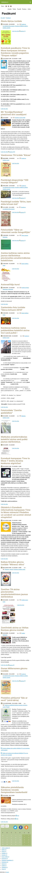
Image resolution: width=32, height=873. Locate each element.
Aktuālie (10, 9)
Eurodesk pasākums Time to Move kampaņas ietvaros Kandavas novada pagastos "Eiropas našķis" (15, 52)
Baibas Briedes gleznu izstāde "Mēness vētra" (12, 563)
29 (7, 844)
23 (11, 842)
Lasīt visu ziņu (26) (8, 151)
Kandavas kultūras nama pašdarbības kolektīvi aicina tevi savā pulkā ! (15, 330)
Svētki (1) (4, 865)
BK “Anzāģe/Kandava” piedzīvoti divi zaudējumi (13, 113)
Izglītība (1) (4, 853)
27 (28, 842)
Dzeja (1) (4, 851)
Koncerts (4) (5, 858)
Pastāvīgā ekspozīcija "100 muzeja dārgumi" (14, 181)
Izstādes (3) (4, 855)
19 (24, 839)
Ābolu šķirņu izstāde (11, 21)
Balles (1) (4, 849)
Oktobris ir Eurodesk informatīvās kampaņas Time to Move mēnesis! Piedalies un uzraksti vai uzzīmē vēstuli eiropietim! (16, 512)
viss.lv (7, 872)
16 (11, 839)
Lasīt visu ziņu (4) (7, 665)
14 (2, 839)
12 (24, 837)
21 (2, 842)
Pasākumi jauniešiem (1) (7, 860)
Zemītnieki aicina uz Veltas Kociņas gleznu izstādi (14, 628)
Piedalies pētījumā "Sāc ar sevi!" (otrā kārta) (14, 699)
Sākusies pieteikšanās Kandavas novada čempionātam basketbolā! (14, 790)
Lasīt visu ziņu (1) (18, 31)
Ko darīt (3, 17)
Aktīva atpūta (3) (6, 848)
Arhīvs (29, 9)
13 (28, 837)
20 (28, 839)
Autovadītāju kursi (10, 284)
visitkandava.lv (4, 2)
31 (15, 844)
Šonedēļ (19, 9)
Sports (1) (4, 863)
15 (7, 839)
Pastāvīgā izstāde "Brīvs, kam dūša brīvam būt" (16, 202)
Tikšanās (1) (5, 867)
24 (15, 842)
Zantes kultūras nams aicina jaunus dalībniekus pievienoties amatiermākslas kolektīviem (15, 257)
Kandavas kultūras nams (19, 569)
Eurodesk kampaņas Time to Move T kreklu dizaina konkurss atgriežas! (15, 461)
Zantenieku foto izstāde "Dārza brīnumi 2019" (13, 308)
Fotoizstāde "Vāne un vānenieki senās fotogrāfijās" (16, 231)
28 (2, 844)
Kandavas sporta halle (20, 117)
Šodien (14, 9)
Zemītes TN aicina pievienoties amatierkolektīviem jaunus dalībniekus (14, 593)
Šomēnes (24, 9)
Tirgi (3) (4, 869)
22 (7, 842)
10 (15, 837)
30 (2, 835)
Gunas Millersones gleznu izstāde (14, 669)
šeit (18, 815)
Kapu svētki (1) (5, 856)
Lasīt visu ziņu (4, 108)
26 (24, 842)
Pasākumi (8, 17)
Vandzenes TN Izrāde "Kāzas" (16, 155)
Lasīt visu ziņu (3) (18, 198)
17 (15, 839)
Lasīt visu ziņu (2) (18, 212)
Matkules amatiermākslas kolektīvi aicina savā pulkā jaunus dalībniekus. (14, 439)
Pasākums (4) (5, 862)
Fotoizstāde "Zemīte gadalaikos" (11, 411)
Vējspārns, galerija (8, 569)
